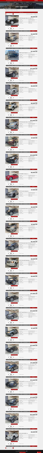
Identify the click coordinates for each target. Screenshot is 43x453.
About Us (20, 450)
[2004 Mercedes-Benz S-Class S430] (12, 37)
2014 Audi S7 (26, 381)
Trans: (20, 23)
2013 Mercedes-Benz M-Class (27, 243)
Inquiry (9, 65)
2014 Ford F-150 (28, 364)
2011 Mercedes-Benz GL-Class (27, 208)
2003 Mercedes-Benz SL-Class (26, 18)
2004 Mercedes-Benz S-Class (26, 35)
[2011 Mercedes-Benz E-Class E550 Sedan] (12, 158)
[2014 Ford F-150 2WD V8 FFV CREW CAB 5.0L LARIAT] (12, 366)
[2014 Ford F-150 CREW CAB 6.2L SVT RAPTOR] (12, 418)
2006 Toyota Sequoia (25, 52)
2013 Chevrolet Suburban (26, 260)
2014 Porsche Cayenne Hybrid (25, 346)
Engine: (29, 55)
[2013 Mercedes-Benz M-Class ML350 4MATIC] (12, 245)
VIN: (28, 19)
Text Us (34, 65)
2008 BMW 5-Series (24, 87)
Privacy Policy (24, 450)
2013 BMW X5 (23, 277)
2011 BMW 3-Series (23, 173)
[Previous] (5, 13)
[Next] (13, 13)
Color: (20, 19)
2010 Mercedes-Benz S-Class (26, 121)
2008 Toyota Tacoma (28, 105)
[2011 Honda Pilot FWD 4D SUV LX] (12, 141)
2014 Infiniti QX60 (23, 433)
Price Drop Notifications (14, 43)
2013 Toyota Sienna (26, 312)
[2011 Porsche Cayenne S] (12, 193)
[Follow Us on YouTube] (36, 0)
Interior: (20, 55)
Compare (8, 43)
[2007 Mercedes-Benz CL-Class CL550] (12, 72)
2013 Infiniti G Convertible (25, 294)
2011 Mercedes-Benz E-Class (26, 156)
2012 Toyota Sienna (27, 225)
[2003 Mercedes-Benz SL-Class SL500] (12, 20)
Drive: (20, 39)
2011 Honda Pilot (25, 139)
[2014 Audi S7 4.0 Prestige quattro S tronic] (12, 383)
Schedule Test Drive (17, 65)
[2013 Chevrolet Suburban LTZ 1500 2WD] (12, 262)
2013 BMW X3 (23, 329)
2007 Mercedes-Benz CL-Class (26, 70)
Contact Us (21, 450)
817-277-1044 (20, 0)
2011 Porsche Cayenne (24, 191)
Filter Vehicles (21, 12)
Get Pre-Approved (25, 65)
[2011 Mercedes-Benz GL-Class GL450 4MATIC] (12, 210)
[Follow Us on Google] (37, 0)
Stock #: (29, 23)
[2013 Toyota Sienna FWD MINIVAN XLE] (12, 314)
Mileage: (29, 39)
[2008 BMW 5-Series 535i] (12, 89)
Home (18, 450)
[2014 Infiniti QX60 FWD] (12, 435)
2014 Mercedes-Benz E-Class (28, 398)
